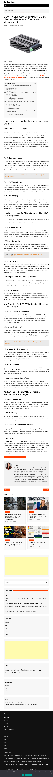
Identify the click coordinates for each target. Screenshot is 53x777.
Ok (23, 775)
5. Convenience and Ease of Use (13, 108)
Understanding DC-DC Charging (13, 86)
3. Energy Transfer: (11, 97)
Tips (6, 628)
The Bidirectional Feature (12, 88)
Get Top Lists (9, 2)
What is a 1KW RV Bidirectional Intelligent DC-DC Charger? (18, 85)
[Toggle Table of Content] (34, 83)
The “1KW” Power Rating (12, 89)
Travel (6, 631)
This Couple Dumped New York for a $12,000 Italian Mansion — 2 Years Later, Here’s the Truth (25, 595)
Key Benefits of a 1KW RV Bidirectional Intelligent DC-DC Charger (20, 101)
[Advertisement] (26, 566)
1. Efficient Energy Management (13, 102)
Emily (6, 25)
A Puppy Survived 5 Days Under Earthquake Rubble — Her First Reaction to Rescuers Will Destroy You (26, 607)
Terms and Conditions (9, 729)
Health (14, 673)
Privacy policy (28, 775)
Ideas (6, 625)
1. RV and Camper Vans (11, 111)
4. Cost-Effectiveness (12, 107)
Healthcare (19, 673)
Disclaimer (6, 726)
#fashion (7, 670)
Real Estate (6, 717)
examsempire (32, 670)
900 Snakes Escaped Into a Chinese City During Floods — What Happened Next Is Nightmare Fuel (26, 599)
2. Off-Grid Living (11, 112)
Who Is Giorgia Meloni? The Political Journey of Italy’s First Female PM (37, 516)
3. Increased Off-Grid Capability (13, 105)
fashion (38, 670)
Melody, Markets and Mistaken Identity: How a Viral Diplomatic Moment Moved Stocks (14, 544)
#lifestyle (17, 670)
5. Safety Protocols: (11, 99)
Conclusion (8, 115)
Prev (7, 489)
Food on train (8, 672)
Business (21, 25)
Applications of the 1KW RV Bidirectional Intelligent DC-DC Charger (20, 110)
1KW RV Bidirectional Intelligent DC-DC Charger (15, 456)
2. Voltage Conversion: (12, 95)
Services (6, 720)
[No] (51, 773)
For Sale (6, 723)
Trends (6, 634)
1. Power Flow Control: (11, 94)
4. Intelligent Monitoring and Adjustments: (16, 98)
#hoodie (11, 670)
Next (46, 489)
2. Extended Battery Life (12, 104)
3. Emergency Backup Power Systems (15, 114)
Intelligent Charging (11, 91)
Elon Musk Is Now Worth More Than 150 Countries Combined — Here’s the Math (23, 603)
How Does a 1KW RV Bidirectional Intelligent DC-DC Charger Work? (20, 92)
